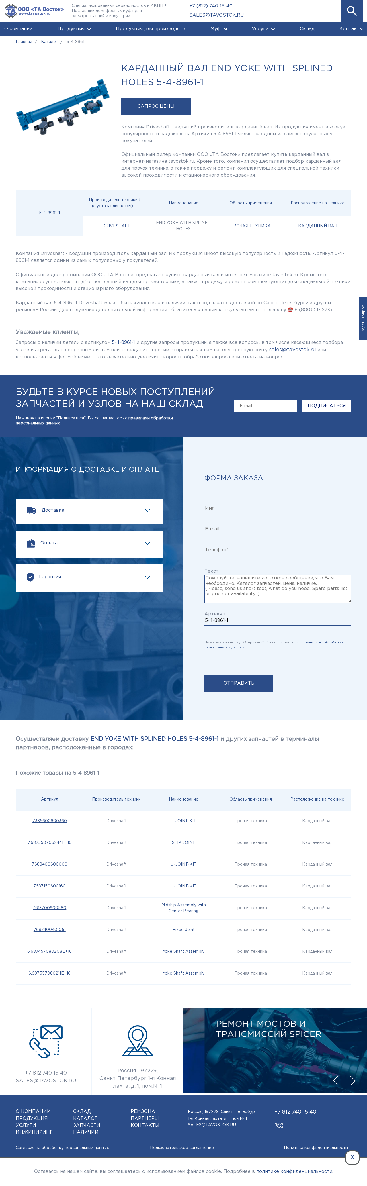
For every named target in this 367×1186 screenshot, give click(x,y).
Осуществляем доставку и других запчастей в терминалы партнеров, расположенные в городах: (167, 743)
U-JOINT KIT (183, 821)
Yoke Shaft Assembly (183, 951)
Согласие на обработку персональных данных (62, 1148)
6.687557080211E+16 (49, 973)
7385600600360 (49, 821)
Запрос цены (156, 106)
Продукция (71, 29)
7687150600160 (49, 886)
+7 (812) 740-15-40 (211, 6)
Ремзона (143, 1111)
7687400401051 (50, 930)
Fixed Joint (184, 930)
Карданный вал (317, 226)
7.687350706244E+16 (49, 842)
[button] (352, 11)
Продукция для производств (150, 29)
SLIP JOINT (183, 842)
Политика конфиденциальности (316, 1148)
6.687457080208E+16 (49, 951)
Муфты (218, 29)
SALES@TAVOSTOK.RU (216, 15)
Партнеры (145, 1118)
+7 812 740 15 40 (46, 1073)
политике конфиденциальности (294, 1171)
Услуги (260, 29)
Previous (335, 1081)
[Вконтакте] (279, 1123)
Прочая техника (250, 226)
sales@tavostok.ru (292, 350)
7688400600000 (49, 864)
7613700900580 (49, 908)
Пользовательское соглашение (182, 1148)
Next (352, 1081)
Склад (307, 29)
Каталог (85, 1118)
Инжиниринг (34, 1132)
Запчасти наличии (86, 1128)
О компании (18, 29)
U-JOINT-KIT (184, 864)
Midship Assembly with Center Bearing (183, 908)
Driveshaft (116, 226)
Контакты (351, 29)
